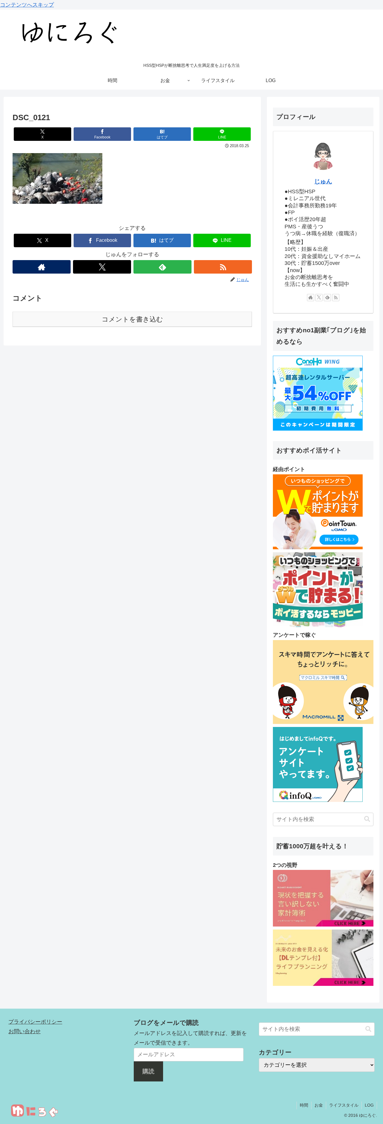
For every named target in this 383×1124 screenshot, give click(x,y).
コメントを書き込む (132, 319)
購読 (148, 1071)
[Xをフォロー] (102, 267)
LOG (369, 1105)
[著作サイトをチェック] (42, 267)
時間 (304, 1105)
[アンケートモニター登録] (323, 722)
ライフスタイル (343, 1105)
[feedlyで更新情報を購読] (162, 267)
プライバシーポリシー (35, 1022)
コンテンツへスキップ (27, 5)
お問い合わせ (24, 1031)
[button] (367, 819)
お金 (318, 1105)
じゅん (323, 181)
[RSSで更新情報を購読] (223, 267)
